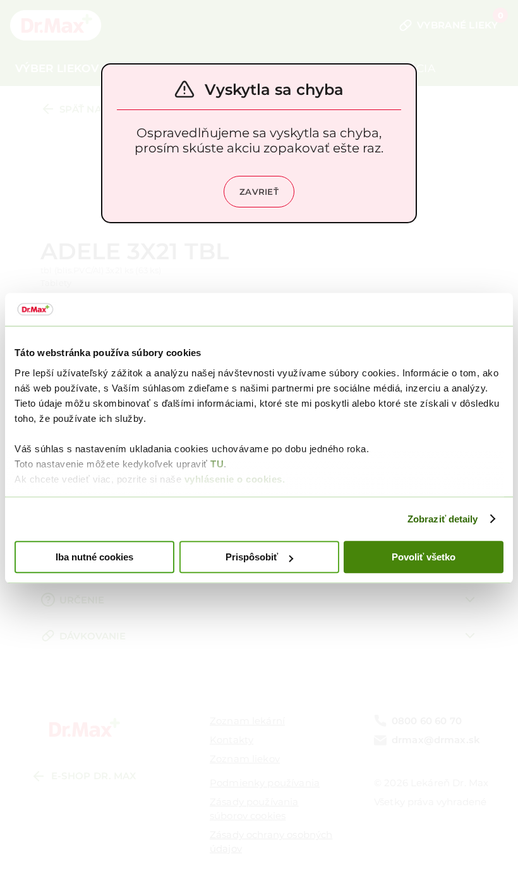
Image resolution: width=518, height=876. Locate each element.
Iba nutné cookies (94, 557)
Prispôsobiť (252, 557)
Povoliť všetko (423, 557)
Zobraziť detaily (442, 519)
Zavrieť (259, 192)
